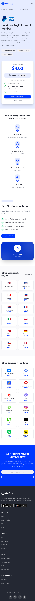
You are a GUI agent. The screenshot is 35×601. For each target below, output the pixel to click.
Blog (2, 527)
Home (3, 9)
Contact (4, 544)
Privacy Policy (5, 558)
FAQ (2, 524)
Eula (2, 565)
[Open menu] (32, 3)
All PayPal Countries (19, 477)
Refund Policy (5, 569)
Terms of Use (5, 562)
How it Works (5, 520)
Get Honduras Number (16, 96)
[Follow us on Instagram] (20, 597)
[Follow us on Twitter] (15, 597)
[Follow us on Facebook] (10, 597)
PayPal (17, 9)
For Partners (5, 541)
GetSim (4, 579)
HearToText (5, 583)
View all (27, 274)
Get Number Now (16, 472)
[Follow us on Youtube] (24, 597)
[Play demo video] (17, 248)
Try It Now (7, 236)
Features (4, 548)
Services (10, 9)
